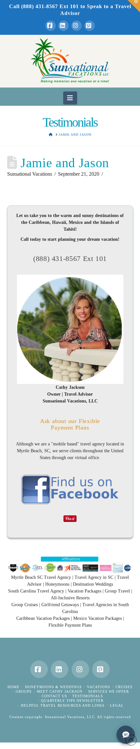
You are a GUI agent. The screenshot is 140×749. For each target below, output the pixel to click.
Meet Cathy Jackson (60, 691)
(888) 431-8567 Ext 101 (70, 258)
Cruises (124, 687)
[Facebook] (50, 25)
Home (13, 687)
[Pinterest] (89, 25)
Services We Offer (108, 691)
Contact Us (54, 696)
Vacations (98, 687)
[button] (70, 97)
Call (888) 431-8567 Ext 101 (44, 6)
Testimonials (87, 696)
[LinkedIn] (63, 25)
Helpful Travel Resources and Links (63, 705)
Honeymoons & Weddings (53, 687)
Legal (117, 705)
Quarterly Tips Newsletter (72, 700)
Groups (24, 691)
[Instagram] (76, 25)
